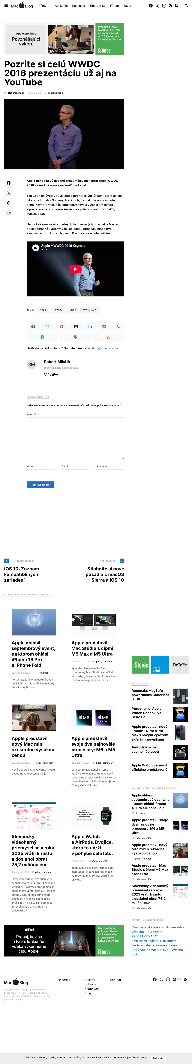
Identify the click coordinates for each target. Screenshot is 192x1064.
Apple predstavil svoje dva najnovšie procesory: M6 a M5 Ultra (93, 747)
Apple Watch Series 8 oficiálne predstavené (149, 767)
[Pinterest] (170, 6)
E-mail (65, 466)
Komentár (32, 414)
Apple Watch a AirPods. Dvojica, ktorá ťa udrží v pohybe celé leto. (92, 845)
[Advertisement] (64, 523)
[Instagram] (164, 6)
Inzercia (64, 980)
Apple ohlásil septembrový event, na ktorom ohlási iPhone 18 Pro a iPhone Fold (33, 654)
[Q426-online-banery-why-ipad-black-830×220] (64, 940)
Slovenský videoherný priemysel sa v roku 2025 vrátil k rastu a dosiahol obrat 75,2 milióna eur (33, 850)
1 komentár (42, 672)
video (73, 309)
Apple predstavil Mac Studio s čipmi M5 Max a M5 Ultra (92, 648)
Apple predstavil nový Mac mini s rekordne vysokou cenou (33, 747)
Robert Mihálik (16, 92)
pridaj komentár (56, 92)
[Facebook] (151, 6)
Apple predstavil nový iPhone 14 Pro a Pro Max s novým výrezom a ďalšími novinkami (150, 733)
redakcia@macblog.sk (102, 348)
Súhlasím (158, 1058)
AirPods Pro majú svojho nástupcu (146, 749)
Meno (30, 466)
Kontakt (115, 980)
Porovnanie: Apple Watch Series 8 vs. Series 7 (147, 713)
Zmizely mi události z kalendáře (154, 941)
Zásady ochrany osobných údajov (92, 986)
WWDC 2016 (90, 309)
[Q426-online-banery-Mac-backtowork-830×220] (64, 39)
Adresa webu (103, 466)
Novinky (57, 309)
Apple (43, 309)
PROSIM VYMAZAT (145, 936)
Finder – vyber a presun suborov (155, 945)
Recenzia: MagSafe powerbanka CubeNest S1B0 (150, 695)
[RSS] (176, 6)
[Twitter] (157, 6)
